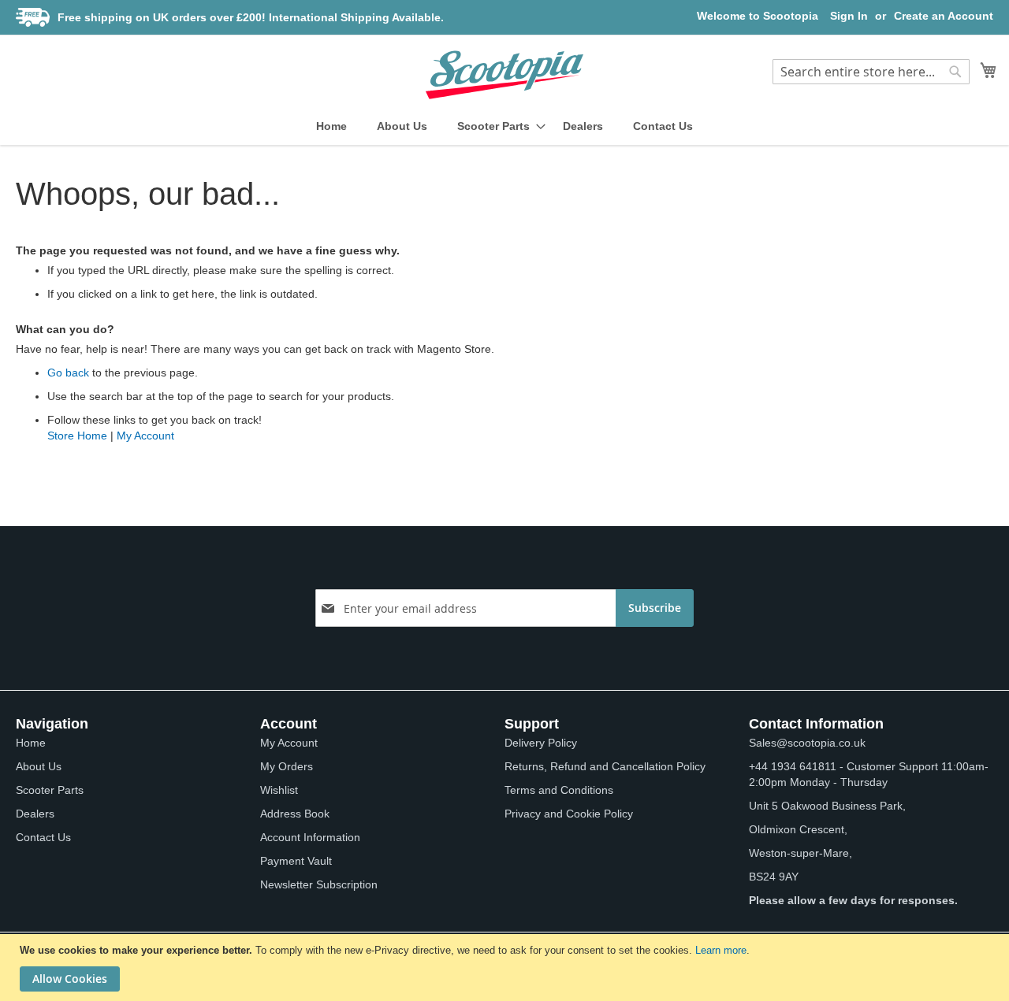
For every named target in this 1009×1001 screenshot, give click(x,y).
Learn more (721, 950)
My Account (145, 435)
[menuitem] (331, 126)
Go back (68, 372)
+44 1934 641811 (792, 766)
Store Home (77, 435)
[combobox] (871, 71)
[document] (506, 968)
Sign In (849, 15)
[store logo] (504, 75)
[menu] (504, 126)
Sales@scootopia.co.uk (807, 742)
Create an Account (943, 15)
